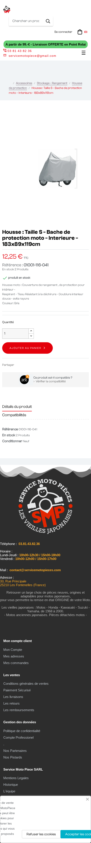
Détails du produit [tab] (17, 406)
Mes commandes (16, 663)
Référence (10, 429)
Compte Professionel (18, 737)
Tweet (26, 365)
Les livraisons (13, 697)
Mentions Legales (16, 778)
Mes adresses (13, 656)
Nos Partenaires (15, 751)
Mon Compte (12, 650)
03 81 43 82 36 (20, 51)
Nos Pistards (12, 757)
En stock (8, 269)
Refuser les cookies (41, 834)
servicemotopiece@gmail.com (32, 55)
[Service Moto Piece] (45, 533)
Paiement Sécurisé (17, 690)
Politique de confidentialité (21, 731)
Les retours (11, 703)
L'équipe (9, 791)
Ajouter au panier (25, 348)
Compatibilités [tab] (14, 415)
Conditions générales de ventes (26, 683)
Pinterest (32, 365)
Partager (19, 365)
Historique (10, 784)
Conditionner (12, 441)
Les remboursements (18, 710)
